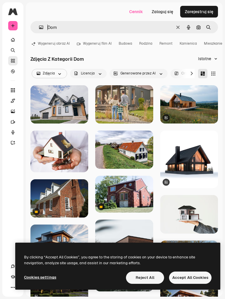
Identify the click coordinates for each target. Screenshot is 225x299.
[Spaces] (13, 100)
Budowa (125, 43)
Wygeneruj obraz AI (54, 43)
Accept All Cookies (190, 277)
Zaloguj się (162, 11)
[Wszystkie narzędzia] (13, 90)
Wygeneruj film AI (97, 43)
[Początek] (13, 39)
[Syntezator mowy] (13, 132)
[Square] (213, 73)
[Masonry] (202, 73)
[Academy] (13, 276)
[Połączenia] (13, 266)
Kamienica (188, 43)
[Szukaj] (13, 50)
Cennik (136, 11)
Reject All (145, 277)
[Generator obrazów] (13, 111)
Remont (166, 43)
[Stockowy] (13, 60)
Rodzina (145, 43)
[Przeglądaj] (13, 71)
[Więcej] (13, 287)
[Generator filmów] (13, 121)
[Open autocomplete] (39, 27)
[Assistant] (13, 142)
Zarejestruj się (199, 11)
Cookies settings (40, 277)
